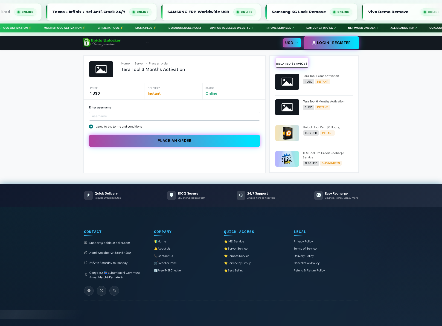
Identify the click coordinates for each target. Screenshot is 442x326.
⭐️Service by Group (237, 263)
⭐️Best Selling (233, 270)
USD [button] (289, 42)
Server (139, 63)
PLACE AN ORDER (175, 140)
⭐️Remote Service (236, 256)
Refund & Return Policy (309, 270)
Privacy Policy (303, 241)
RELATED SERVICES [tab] (292, 64)
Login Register (334, 42)
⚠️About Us (162, 248)
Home (125, 63)
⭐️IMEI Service (234, 241)
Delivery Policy (304, 256)
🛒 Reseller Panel (165, 263)
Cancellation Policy (307, 263)
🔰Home (160, 241)
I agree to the (118, 126)
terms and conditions (127, 126)
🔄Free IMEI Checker (168, 270)
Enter (100, 107)
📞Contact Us (163, 256)
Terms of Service (305, 248)
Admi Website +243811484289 (110, 253)
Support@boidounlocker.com (109, 243)
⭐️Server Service (235, 248)
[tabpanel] (314, 121)
